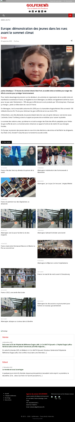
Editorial (5, 362)
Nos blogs (7, 398)
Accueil (7, 393)
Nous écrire (8, 400)
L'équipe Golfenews (10, 395)
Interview (5, 337)
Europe (4, 37)
